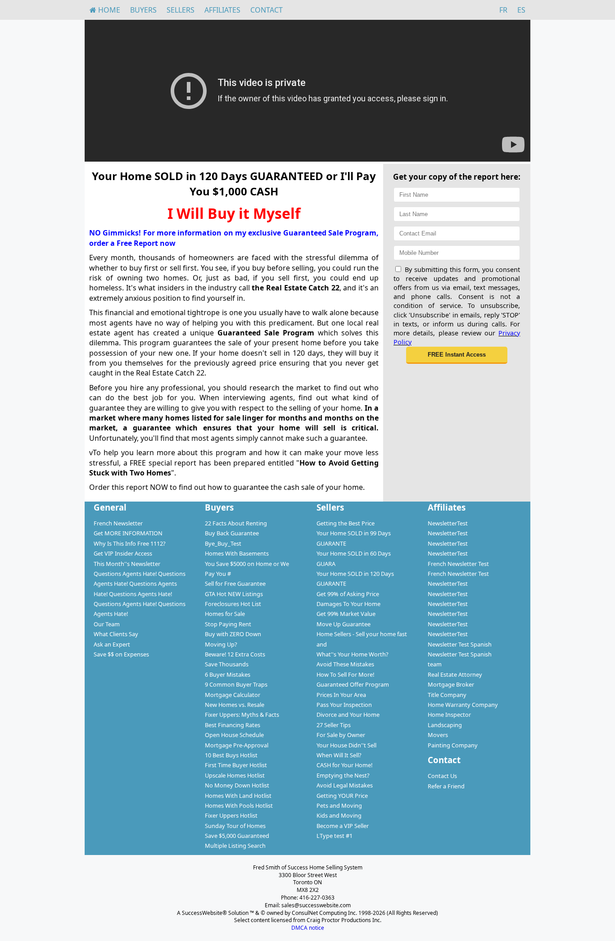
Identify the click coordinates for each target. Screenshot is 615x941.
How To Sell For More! (345, 674)
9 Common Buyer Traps (236, 684)
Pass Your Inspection (344, 705)
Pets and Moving (339, 805)
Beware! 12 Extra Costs (235, 654)
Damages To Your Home (348, 604)
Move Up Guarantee (344, 624)
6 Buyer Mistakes (227, 674)
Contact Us (442, 776)
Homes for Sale (225, 614)
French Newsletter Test (458, 564)
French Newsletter (118, 523)
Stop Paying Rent (228, 624)
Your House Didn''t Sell (346, 745)
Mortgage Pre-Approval (236, 745)
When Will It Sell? (339, 755)
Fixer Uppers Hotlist (231, 815)
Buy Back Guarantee (232, 533)
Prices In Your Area (341, 695)
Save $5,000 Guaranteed (237, 836)
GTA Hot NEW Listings (234, 594)
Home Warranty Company (463, 705)
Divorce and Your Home (348, 714)
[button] (456, 355)
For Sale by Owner (341, 735)
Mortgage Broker (451, 684)
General (110, 507)
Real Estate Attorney (455, 674)
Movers (438, 735)
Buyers (143, 10)
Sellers (180, 10)
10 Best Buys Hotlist (231, 755)
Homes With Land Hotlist (238, 796)
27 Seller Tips (334, 725)
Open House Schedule (234, 735)
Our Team (107, 624)
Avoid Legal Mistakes (345, 785)
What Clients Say (116, 634)
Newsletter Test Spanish (460, 644)
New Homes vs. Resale (234, 705)
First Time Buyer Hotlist (236, 765)
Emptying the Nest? (343, 775)
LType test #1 (335, 836)
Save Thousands (227, 664)
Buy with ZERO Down (233, 634)
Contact (266, 10)
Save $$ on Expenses (121, 654)
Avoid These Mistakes (345, 664)
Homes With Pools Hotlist (239, 805)
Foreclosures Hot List (233, 604)
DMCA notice (307, 928)
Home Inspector (449, 714)
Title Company (447, 695)
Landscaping (445, 725)
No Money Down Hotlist (237, 785)
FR (503, 10)
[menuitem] (105, 10)
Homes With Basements (237, 553)
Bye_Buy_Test (223, 543)
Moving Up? (221, 644)
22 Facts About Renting (236, 523)
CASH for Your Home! (344, 765)
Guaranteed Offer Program (353, 684)
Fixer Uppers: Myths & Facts (242, 714)
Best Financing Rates (232, 725)
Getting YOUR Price (342, 796)
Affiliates (222, 10)
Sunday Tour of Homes (235, 826)
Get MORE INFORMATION (128, 533)
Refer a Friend (446, 786)
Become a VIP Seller (343, 826)
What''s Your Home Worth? (353, 654)
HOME (108, 10)
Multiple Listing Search (235, 845)
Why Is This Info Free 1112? (130, 543)
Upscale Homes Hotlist (235, 775)
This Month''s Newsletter (127, 564)
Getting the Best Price (346, 523)
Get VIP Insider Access (123, 553)
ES (521, 10)
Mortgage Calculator (232, 695)
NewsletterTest (448, 523)
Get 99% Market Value (346, 614)
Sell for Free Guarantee (235, 583)
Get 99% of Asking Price (348, 594)
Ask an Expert (112, 644)
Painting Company (453, 745)
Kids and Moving (339, 815)
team (435, 664)
